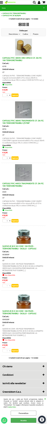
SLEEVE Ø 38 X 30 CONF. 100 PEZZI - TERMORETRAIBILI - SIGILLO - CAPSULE (19, 247)
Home (4, 8)
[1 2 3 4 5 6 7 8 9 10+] (6, 96)
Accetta (23, 420)
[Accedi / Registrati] (39, 2)
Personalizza (23, 413)
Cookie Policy (12, 407)
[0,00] (44, 2)
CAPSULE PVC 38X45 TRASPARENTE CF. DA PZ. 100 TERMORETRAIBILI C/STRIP (23, 121)
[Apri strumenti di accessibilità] (42, 419)
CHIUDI (45, 398)
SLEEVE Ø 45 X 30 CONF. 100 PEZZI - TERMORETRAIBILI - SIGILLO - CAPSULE (19, 312)
